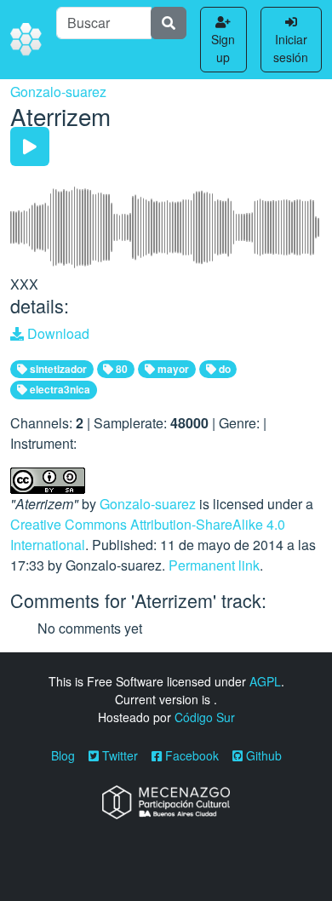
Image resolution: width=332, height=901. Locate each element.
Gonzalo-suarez (58, 91)
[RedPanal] (26, 40)
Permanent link (214, 565)
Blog (63, 755)
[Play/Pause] (29, 146)
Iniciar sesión (290, 48)
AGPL (265, 681)
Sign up (223, 48)
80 (120, 368)
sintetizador (57, 368)
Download (56, 333)
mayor (172, 368)
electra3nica (58, 389)
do (223, 368)
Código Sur (205, 717)
